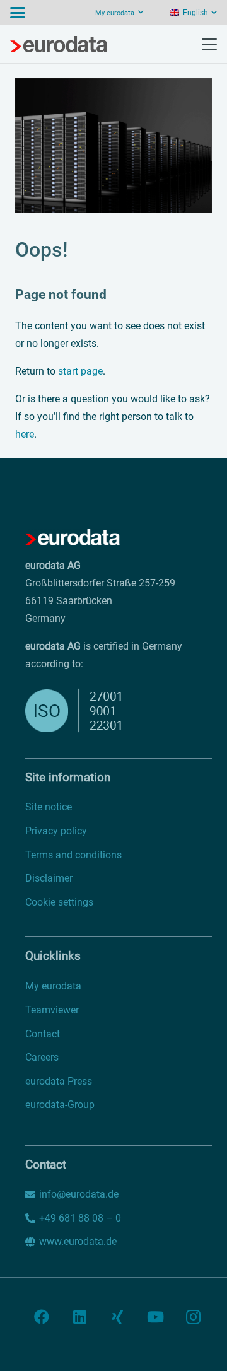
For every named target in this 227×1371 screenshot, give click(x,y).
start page (80, 371)
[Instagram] (193, 1317)
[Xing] (117, 1317)
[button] (17, 12)
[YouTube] (155, 1317)
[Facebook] (42, 1317)
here (24, 434)
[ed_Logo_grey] (58, 44)
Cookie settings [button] (59, 902)
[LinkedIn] (79, 1317)
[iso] (90, 710)
